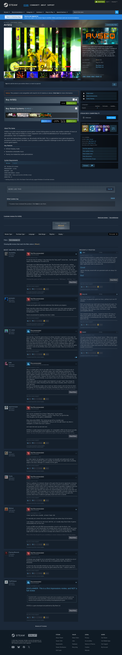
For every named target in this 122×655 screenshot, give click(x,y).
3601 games (11, 332)
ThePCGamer (13, 581)
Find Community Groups (89, 159)
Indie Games (13, 22)
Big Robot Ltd (99, 65)
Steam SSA (59, 641)
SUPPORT (50, 5)
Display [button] (61, 234)
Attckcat (11, 508)
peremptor (12, 298)
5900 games (11, 478)
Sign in (7, 83)
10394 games (12, 510)
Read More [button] (73, 282)
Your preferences (113, 217)
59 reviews (11, 555)
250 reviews (11, 410)
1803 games (11, 408)
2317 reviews (12, 584)
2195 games (11, 583)
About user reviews (103, 217)
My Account (104, 647)
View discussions (87, 156)
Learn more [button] (111, 117)
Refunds (87, 650)
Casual (88, 76)
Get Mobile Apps (105, 641)
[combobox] (94, 12)
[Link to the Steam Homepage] (11, 6)
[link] (59, 121)
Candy (10, 476)
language (114, 1)
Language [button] (31, 234)
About (43, 5)
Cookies (87, 647)
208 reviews (11, 479)
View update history (88, 151)
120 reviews (11, 366)
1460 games (11, 454)
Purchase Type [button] (20, 234)
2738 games (11, 254)
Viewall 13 (113, 128)
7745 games (11, 554)
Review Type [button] (8, 234)
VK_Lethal (12, 330)
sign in (107, 1)
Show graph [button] (112, 234)
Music (93, 76)
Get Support (104, 644)
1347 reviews (12, 455)
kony (10, 452)
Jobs (73, 641)
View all (112, 198)
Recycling (75, 647)
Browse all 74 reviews (41, 626)
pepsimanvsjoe (13, 406)
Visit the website (87, 148)
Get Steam (104, 637)
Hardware (74, 644)
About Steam (59, 637)
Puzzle (97, 76)
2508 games (11, 364)
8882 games (11, 300)
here (37, 204)
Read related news (88, 153)
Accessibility (88, 641)
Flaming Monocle (14, 552)
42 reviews (11, 256)
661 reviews (11, 333)
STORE (26, 5)
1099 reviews (12, 301)
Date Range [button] (42, 234)
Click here (56, 93)
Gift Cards (58, 650)
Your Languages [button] (13, 240)
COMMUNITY (34, 5)
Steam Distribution (61, 647)
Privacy (87, 637)
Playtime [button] (51, 234)
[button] (7, 12)
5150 (10, 362)
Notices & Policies (90, 644)
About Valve (75, 637)
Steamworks (59, 644)
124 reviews (11, 511)
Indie (84, 76)
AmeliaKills (12, 253)
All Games (6, 22)
